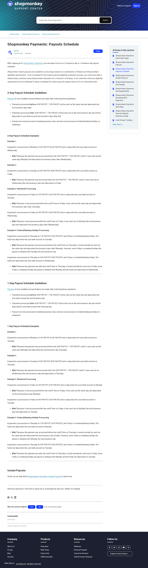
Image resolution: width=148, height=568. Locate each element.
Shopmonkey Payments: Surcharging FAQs (125, 90)
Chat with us (9, 563)
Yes (31, 507)
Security (10, 557)
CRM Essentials (46, 557)
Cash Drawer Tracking (124, 120)
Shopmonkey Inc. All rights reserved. (27, 564)
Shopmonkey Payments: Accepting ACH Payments (125, 97)
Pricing (9, 550)
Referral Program (80, 550)
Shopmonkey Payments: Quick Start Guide (125, 57)
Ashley (16, 51)
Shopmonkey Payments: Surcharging (125, 83)
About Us (10, 546)
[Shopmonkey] (25, 9)
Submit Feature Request (83, 557)
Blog (9, 553)
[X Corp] (12, 497)
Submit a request (124, 6)
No (40, 507)
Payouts (10, 99)
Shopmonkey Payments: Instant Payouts (125, 76)
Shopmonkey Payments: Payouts (125, 63)
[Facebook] (8, 497)
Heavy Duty (45, 553)
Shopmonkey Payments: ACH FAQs (125, 105)
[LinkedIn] (15, 497)
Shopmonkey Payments (31, 34)
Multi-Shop (45, 550)
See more (117, 124)
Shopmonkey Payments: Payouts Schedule (125, 70)
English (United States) (119, 554)
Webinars (77, 546)
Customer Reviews (81, 553)
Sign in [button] (136, 6)
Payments (44, 546)
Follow (98, 51)
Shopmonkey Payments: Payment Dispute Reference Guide (125, 113)
